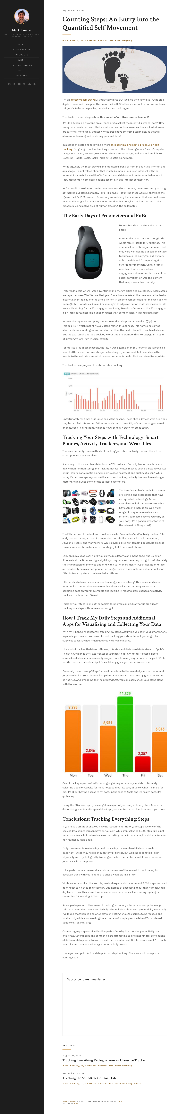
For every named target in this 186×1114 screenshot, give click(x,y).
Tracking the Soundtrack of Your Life (89, 1078)
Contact (21, 76)
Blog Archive (21, 49)
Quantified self (89, 1066)
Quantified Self (89, 40)
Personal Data (106, 40)
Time (66, 40)
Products (21, 55)
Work (21, 60)
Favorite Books (22, 65)
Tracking (75, 40)
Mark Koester (22, 30)
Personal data (106, 1066)
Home (21, 44)
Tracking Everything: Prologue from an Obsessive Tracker (104, 1060)
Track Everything (124, 40)
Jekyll (77, 1104)
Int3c (120, 1102)
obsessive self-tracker (83, 99)
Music (138, 1083)
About (22, 70)
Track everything (124, 1066)
